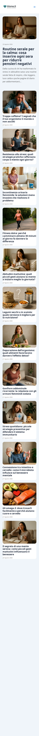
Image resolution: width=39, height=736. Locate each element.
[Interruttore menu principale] (34, 7)
